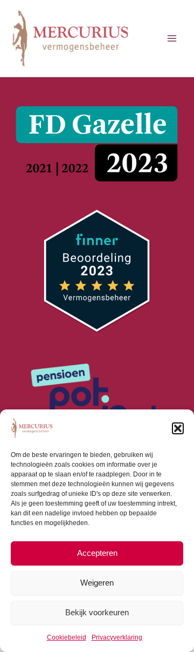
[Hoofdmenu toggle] (172, 38)
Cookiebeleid (66, 637)
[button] (177, 428)
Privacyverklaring (117, 637)
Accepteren (97, 552)
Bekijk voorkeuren (97, 612)
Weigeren (97, 582)
